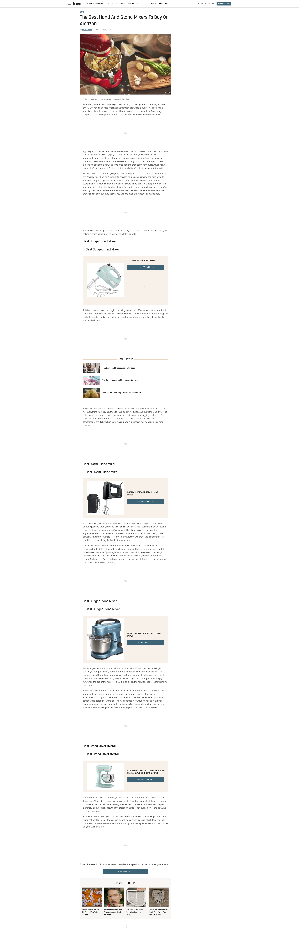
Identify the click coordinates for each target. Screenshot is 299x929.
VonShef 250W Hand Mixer (141, 260)
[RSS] (213, 4)
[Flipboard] (205, 4)
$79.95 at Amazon (144, 501)
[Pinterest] (201, 4)
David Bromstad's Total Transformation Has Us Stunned (113, 912)
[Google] (209, 4)
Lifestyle (141, 4)
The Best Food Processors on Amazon (118, 368)
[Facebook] (198, 4)
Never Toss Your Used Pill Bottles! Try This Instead (90, 912)
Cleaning (120, 4)
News (82, 12)
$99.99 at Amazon (144, 642)
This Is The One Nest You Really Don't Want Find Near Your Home (158, 912)
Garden (131, 4)
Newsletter (225, 4)
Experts (152, 4)
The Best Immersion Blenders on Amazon (120, 380)
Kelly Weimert (87, 30)
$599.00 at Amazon (144, 780)
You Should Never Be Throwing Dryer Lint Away (134, 912)
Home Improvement (95, 4)
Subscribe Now (124, 872)
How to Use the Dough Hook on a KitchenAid (121, 393)
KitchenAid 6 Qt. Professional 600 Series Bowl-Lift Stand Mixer (145, 772)
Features (163, 4)
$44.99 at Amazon (144, 267)
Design (110, 4)
